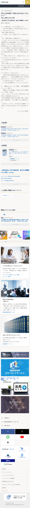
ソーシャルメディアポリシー (8, 475)
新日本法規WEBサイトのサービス (11, 421)
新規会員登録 (21, 6)
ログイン (27, 6)
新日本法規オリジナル (7, 195)
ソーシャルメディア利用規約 (8, 478)
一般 (2, 10)
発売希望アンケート (8, 344)
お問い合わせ (7, 425)
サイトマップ (5, 490)
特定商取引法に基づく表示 (7, 481)
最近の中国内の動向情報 (6, 178)
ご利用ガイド (7, 418)
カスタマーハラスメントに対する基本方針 (11, 484)
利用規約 (4, 469)
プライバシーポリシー (7, 472)
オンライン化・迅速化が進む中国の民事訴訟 (10, 176)
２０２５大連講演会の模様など (7, 180)
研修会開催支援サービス (9, 312)
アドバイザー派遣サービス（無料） (11, 274)
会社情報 (4, 487)
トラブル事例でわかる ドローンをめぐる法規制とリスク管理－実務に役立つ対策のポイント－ (18, 153)
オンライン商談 (6, 276)
